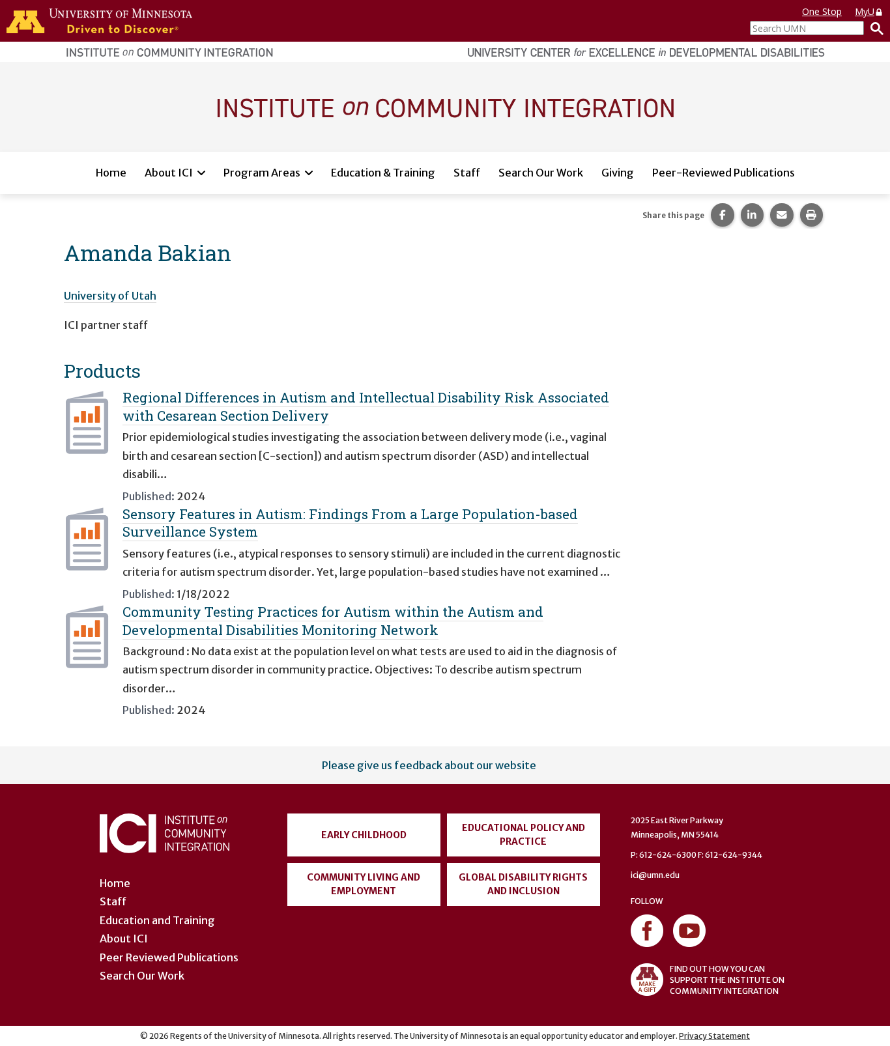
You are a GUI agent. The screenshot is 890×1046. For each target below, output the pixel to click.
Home (111, 172)
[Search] (873, 28)
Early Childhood (364, 835)
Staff (466, 172)
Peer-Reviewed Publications (723, 172)
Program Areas (261, 172)
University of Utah (110, 295)
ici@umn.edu (655, 875)
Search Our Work (540, 172)
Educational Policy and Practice (523, 834)
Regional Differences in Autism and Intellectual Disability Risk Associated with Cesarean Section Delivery (365, 406)
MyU (864, 11)
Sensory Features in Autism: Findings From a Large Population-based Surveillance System (350, 523)
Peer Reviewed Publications (169, 957)
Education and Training (157, 920)
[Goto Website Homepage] (445, 106)
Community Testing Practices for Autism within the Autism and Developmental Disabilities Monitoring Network (332, 620)
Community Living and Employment (363, 884)
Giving (617, 172)
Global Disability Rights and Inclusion (523, 884)
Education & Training (383, 172)
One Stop (822, 11)
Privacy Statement (714, 1036)
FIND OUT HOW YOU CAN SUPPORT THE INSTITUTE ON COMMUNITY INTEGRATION (727, 980)
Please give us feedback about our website (429, 765)
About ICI (169, 172)
